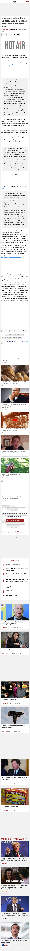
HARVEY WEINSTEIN (19, 334)
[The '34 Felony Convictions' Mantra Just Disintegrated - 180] (15, 930)
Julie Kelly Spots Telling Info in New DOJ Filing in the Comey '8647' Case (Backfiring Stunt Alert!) (14, 887)
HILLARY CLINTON (6, 337)
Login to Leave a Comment (15, 520)
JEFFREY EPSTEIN (17, 337)
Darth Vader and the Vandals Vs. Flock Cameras (14, 727)
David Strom (5, 810)
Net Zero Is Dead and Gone (13, 564)
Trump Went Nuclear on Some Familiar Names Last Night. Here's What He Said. (14, 859)
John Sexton (6, 29)
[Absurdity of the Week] (15, 796)
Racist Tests (9, 590)
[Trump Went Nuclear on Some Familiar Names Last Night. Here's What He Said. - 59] (15, 849)
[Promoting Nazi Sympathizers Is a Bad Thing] (15, 767)
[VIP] (27, 1)
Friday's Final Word (9, 700)
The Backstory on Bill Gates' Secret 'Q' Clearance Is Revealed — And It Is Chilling (14, 914)
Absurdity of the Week (11, 595)
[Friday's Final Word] (15, 690)
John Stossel (5, 653)
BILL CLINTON (8, 334)
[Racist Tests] (15, 640)
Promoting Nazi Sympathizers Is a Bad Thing (14, 778)
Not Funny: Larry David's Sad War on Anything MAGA (14, 623)
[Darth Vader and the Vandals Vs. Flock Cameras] (15, 716)
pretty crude (10, 65)
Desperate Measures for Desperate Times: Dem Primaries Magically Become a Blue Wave (17, 581)
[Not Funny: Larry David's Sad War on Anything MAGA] (15, 612)
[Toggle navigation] (2, 1)
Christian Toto (6, 627)
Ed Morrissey (5, 703)
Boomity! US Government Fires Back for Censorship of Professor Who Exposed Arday (16, 575)
